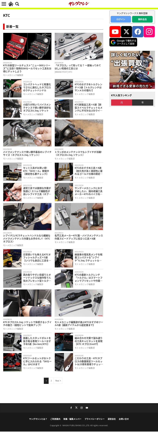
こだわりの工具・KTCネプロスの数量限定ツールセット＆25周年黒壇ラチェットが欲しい (89, 361)
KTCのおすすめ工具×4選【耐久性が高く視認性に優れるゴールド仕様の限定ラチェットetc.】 (88, 170)
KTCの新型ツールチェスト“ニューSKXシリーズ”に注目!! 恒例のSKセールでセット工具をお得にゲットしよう (27, 68)
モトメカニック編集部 (13, 74)
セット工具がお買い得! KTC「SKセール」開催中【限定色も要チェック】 (36, 170)
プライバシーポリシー (95, 418)
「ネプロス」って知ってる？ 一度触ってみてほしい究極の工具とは (78, 67)
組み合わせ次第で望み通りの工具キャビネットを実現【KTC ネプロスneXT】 (88, 341)
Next (57, 381)
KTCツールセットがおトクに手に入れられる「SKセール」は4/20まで (37, 361)
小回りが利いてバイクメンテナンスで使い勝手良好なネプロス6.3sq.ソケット (37, 107)
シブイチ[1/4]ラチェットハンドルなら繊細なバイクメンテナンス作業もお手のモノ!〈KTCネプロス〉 (26, 238)
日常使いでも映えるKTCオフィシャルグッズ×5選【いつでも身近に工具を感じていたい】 (37, 257)
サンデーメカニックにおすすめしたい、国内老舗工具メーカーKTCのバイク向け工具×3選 (88, 191)
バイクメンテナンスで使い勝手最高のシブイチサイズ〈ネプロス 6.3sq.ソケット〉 (27, 153)
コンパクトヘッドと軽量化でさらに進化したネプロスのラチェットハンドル (37, 87)
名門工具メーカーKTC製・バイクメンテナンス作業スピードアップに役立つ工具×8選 (79, 237)
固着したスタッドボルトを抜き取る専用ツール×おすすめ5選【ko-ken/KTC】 (37, 341)
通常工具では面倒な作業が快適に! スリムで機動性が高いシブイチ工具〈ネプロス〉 (37, 191)
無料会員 (142, 19)
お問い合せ (124, 418)
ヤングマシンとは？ (38, 418)
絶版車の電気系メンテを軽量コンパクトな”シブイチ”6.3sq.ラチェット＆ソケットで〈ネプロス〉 (88, 257)
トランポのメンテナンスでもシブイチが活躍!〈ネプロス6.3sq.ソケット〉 (78, 153)
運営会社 (112, 418)
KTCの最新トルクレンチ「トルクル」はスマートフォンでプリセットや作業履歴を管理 (88, 277)
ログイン (120, 19)
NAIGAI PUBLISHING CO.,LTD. (76, 425)
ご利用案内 (55, 418)
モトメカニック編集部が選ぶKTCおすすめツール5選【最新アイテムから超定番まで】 (79, 324)
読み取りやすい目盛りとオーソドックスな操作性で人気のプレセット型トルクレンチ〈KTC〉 (37, 277)
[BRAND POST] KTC (63, 71)
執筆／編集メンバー (72, 418)
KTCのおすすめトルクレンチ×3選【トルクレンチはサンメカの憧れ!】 (88, 87)
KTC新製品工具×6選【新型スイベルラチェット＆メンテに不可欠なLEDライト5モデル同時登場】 (88, 107)
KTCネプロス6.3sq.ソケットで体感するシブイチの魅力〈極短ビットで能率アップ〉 (27, 324)
